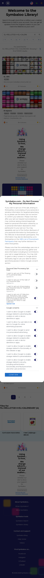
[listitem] (22, 269)
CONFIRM (13, 375)
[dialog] (22, 289)
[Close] (40, 200)
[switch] (36, 274)
